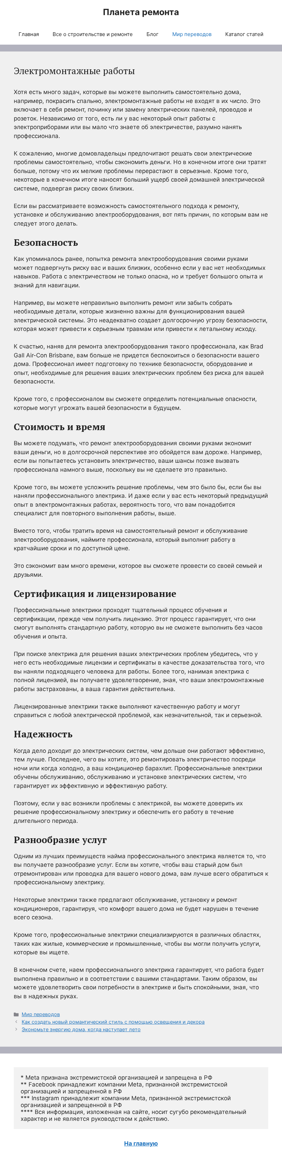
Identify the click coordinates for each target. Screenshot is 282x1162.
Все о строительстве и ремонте (93, 34)
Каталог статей (244, 34)
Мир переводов (191, 34)
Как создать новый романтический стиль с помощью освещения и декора (113, 1022)
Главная (29, 34)
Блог (153, 34)
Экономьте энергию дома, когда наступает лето (81, 1029)
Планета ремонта (141, 12)
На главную (141, 1143)
